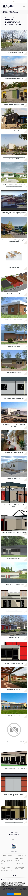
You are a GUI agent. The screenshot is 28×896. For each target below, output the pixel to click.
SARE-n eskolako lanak (14, 267)
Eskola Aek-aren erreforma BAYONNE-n (14, 452)
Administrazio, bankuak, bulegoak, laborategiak (6, 856)
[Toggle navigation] (24, 6)
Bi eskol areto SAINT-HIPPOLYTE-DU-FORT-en (14, 768)
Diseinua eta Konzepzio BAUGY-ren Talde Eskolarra (14, 532)
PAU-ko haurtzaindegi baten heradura (14, 822)
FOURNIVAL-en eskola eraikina (14, 293)
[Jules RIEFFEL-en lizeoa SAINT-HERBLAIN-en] (14, 386)
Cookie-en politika (14, 891)
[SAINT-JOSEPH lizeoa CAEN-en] (14, 360)
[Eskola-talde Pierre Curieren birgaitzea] (14, 118)
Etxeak (2, 863)
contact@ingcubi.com (14, 834)
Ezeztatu (16, 893)
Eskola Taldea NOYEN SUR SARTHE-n (14, 320)
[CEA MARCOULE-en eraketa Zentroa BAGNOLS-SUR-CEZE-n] (14, 412)
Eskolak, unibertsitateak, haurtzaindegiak (6, 861)
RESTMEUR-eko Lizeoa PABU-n (14, 558)
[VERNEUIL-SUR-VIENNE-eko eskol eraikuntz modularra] (14, 782)
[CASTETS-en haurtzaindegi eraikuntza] (14, 40)
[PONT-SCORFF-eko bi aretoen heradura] (14, 651)
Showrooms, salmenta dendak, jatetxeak (20, 868)
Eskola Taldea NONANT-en (14, 346)
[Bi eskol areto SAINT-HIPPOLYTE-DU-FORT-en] (14, 756)
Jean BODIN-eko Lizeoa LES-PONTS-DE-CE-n (14, 584)
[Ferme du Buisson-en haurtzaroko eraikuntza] (14, 92)
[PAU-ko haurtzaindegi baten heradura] (14, 810)
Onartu (9, 893)
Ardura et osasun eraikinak (19, 864)
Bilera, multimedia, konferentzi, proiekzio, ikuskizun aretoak (20, 857)
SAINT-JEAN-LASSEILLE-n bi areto (14, 611)
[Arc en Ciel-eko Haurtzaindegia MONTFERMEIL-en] (14, 729)
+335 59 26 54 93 (14, 832)
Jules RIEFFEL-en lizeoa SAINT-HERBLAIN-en (14, 398)
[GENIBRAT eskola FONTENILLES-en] (14, 677)
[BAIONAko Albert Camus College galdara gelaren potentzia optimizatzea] (14, 227)
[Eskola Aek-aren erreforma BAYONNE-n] (14, 440)
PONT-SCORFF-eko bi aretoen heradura (14, 663)
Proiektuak (14, 851)
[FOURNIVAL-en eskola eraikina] (14, 281)
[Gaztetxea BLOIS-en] (14, 625)
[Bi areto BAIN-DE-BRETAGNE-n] (14, 466)
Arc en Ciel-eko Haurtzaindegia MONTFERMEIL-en (14, 742)
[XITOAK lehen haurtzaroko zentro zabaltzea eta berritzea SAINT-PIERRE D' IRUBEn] (14, 172)
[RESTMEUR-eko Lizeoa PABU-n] (14, 546)
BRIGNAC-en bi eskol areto (14, 715)
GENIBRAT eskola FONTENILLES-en (14, 689)
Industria (17, 860)
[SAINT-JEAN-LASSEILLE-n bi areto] (14, 599)
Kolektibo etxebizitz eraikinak (5, 868)
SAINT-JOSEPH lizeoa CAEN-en (14, 372)
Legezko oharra (6, 879)
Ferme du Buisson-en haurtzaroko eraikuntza (14, 104)
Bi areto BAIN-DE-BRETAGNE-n (14, 478)
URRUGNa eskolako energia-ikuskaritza (14, 78)
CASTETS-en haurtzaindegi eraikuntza (14, 52)
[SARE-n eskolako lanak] (14, 255)
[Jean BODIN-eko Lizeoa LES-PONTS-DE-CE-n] (14, 572)
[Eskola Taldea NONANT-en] (14, 334)
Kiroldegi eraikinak (5, 870)
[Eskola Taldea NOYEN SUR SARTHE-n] (14, 307)
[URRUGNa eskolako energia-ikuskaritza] (14, 66)
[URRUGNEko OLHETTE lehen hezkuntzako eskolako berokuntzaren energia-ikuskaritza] (14, 200)
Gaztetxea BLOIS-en (14, 637)
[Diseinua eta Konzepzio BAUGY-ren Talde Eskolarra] (14, 520)
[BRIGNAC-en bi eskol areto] (14, 703)
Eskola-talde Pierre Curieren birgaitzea (14, 130)
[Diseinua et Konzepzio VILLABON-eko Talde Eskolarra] (14, 492)
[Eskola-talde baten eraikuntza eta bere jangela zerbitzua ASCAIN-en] (14, 144)
